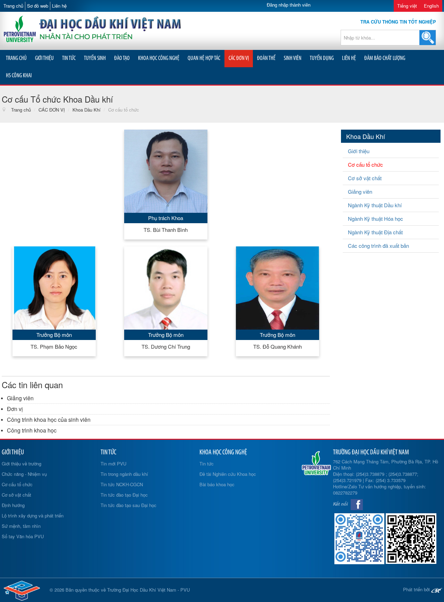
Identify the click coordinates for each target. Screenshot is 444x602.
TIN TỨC (69, 58)
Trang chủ (13, 5)
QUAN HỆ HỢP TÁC (204, 58)
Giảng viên (20, 398)
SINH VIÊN (292, 58)
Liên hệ (59, 5)
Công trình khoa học (32, 430)
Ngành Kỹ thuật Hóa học (375, 218)
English (431, 5)
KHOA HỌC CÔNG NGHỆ (158, 58)
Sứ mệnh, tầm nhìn (21, 526)
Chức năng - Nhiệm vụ (24, 474)
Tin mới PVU (113, 463)
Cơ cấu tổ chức (365, 164)
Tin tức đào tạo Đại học (124, 494)
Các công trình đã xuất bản (378, 245)
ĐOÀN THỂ (266, 58)
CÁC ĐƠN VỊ (239, 58)
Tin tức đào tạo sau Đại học (128, 505)
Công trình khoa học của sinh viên (49, 420)
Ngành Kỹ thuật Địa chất (375, 232)
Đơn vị (15, 409)
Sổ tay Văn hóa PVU (23, 536)
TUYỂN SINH (95, 58)
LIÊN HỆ (349, 58)
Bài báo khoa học (216, 484)
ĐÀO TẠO (122, 58)
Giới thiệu (358, 151)
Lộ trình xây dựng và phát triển (32, 515)
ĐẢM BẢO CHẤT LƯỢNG (384, 58)
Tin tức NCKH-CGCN (122, 484)
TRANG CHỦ (16, 58)
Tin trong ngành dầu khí (124, 474)
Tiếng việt (407, 5)
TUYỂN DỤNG (322, 58)
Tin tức (206, 463)
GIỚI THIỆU (44, 58)
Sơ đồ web (37, 5)
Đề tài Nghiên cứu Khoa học (227, 474)
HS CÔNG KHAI (19, 76)
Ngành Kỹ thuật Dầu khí (375, 205)
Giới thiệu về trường (21, 463)
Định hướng (13, 505)
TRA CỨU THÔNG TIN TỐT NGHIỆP (398, 21)
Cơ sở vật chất (365, 178)
